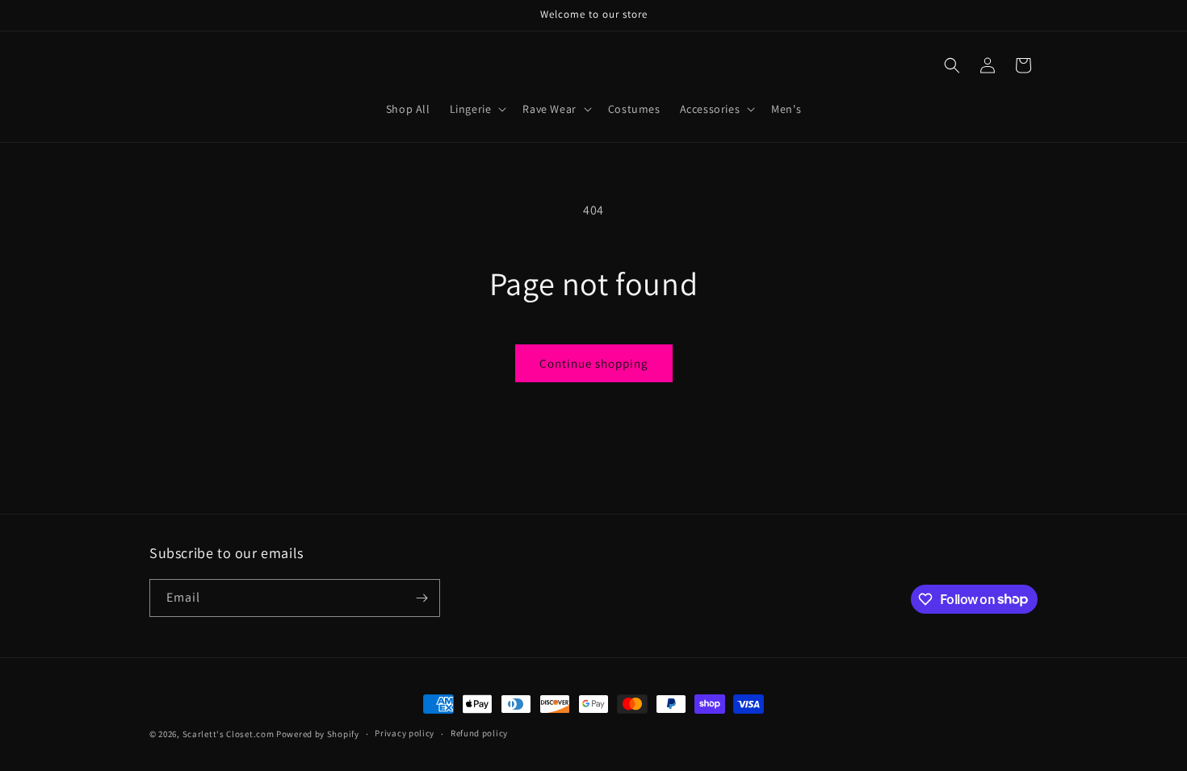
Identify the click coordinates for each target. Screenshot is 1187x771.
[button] (477, 109)
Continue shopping (593, 363)
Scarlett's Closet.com (228, 734)
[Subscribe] (421, 598)
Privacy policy (404, 733)
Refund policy (479, 733)
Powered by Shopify (317, 734)
